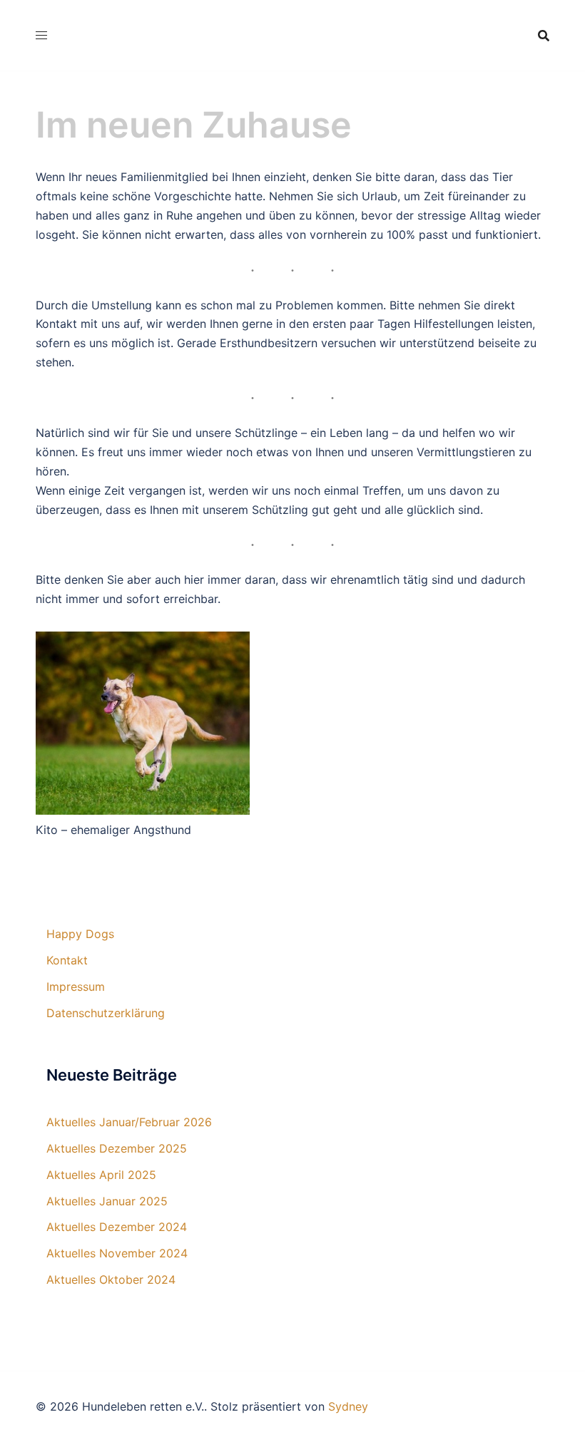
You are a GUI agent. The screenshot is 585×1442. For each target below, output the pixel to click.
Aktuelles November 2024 (117, 1253)
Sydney (348, 1406)
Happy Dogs (80, 934)
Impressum (75, 986)
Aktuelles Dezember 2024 (116, 1227)
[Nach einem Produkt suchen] (543, 35)
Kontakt (67, 960)
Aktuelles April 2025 (101, 1175)
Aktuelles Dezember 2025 (116, 1148)
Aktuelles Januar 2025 (107, 1201)
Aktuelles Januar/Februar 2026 (129, 1122)
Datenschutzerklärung (105, 1013)
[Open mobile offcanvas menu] (41, 35)
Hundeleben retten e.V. (284, 23)
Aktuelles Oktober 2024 (111, 1279)
